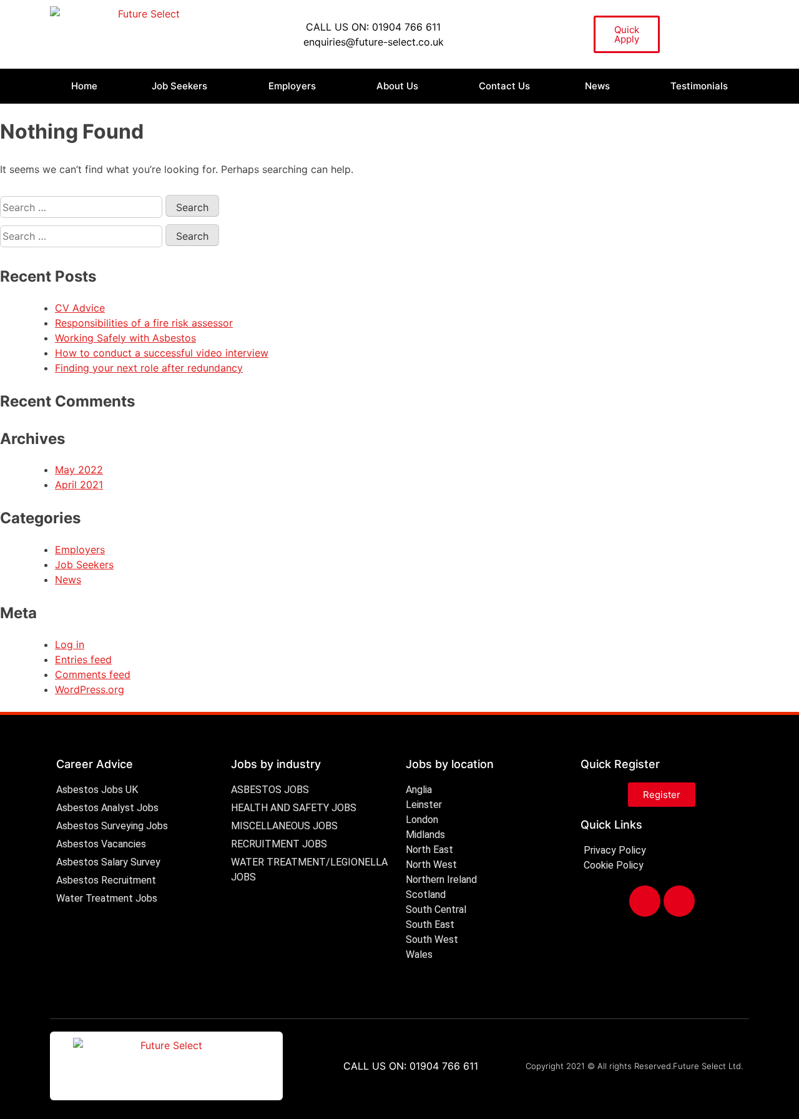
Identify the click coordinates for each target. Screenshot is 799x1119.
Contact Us (504, 86)
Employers (292, 86)
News (597, 86)
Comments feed (92, 674)
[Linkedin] (679, 901)
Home (84, 86)
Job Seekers (179, 86)
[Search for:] (82, 207)
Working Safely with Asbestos (125, 338)
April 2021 (79, 484)
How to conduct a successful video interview (161, 353)
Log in (69, 644)
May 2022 (79, 469)
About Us (397, 86)
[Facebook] (644, 901)
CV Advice (80, 308)
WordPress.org (89, 689)
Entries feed (83, 659)
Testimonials (699, 86)
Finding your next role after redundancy (149, 368)
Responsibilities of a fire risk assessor (144, 323)
